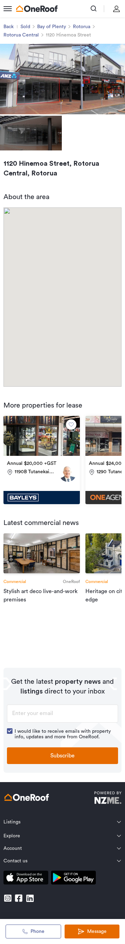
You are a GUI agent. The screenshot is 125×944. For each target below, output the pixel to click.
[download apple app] (25, 879)
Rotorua (81, 26)
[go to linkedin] (30, 898)
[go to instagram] (7, 898)
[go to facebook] (19, 898)
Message (97, 931)
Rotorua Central (21, 35)
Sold (25, 26)
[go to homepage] (36, 8)
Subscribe (62, 755)
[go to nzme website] (108, 798)
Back (8, 26)
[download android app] (73, 879)
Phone (37, 931)
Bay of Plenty (51, 26)
